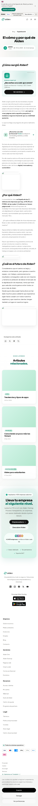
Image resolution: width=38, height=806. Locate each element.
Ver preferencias (19, 801)
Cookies (5, 725)
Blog (13, 31)
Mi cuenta (6, 689)
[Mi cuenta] (31, 19)
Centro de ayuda (8, 702)
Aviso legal (6, 729)
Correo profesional (9, 671)
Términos (6, 716)
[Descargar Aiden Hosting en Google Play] (19, 604)
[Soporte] (27, 19)
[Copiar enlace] (18, 341)
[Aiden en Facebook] (19, 586)
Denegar (19, 796)
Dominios (6, 675)
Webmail (6, 694)
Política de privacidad (10, 721)
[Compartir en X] (10, 341)
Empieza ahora (18, 522)
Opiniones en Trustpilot (11, 774)
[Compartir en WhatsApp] (5, 341)
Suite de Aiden (7, 698)
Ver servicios (18, 92)
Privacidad (5, 763)
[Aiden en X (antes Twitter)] (23, 586)
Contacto (6, 644)
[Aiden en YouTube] (27, 586)
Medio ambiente (8, 628)
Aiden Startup (7, 658)
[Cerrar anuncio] (36, 14)
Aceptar (19, 790)
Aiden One (6, 654)
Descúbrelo (28, 14)
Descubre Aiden (19, 527)
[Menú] (35, 19)
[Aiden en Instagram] (15, 586)
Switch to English (8, 9)
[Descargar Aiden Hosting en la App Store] (19, 598)
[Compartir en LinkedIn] (14, 341)
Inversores (6, 632)
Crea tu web (7, 667)
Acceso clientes (8, 685)
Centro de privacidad (10, 733)
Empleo (5, 636)
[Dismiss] (35, 6)
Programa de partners (10, 706)
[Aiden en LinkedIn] (10, 586)
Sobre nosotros (8, 623)
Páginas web (7, 663)
